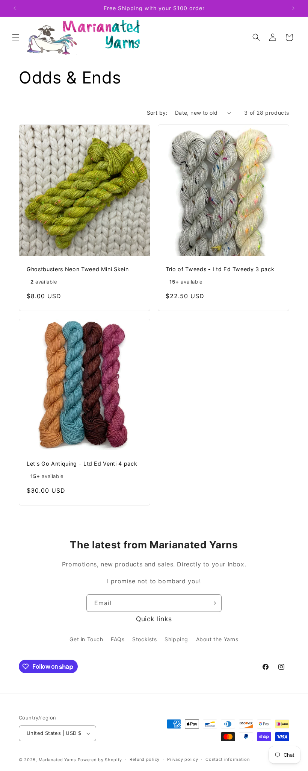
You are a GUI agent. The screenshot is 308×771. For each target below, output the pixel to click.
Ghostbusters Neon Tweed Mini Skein (77, 269)
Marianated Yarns (57, 759)
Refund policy (145, 759)
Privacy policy (182, 759)
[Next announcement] (293, 8)
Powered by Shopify (100, 759)
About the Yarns (217, 639)
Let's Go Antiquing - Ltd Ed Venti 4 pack (82, 463)
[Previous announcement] (14, 8)
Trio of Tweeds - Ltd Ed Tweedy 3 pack (220, 269)
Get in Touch (86, 639)
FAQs (117, 639)
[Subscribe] (213, 603)
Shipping (176, 639)
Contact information (227, 759)
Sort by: (157, 112)
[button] (16, 37)
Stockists (144, 639)
